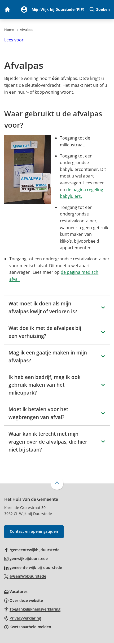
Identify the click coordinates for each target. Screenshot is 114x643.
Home (9, 29)
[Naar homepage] (7, 9)
